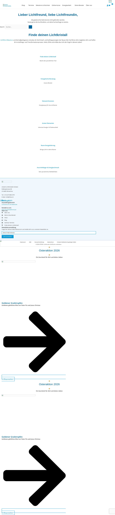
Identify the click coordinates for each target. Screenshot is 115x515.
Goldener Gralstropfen (12, 303)
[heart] (109, 5)
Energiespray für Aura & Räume (48, 105)
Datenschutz (50, 242)
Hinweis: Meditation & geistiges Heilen (66, 242)
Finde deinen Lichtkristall (48, 57)
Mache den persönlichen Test (48, 61)
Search (2, 27)
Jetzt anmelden (7, 236)
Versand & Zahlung (39, 242)
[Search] (30, 27)
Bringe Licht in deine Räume (48, 149)
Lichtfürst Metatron (7, 40)
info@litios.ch (10, 197)
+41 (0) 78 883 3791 (9, 195)
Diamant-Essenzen (48, 101)
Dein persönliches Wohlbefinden (48, 172)
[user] (107, 5)
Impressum (23, 242)
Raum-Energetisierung (48, 145)
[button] (25, 5)
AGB (30, 242)
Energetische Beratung (48, 79)
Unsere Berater (48, 83)
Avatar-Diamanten (48, 123)
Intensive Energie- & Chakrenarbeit (48, 127)
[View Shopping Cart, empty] (111, 5)
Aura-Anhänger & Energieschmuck (48, 167)
